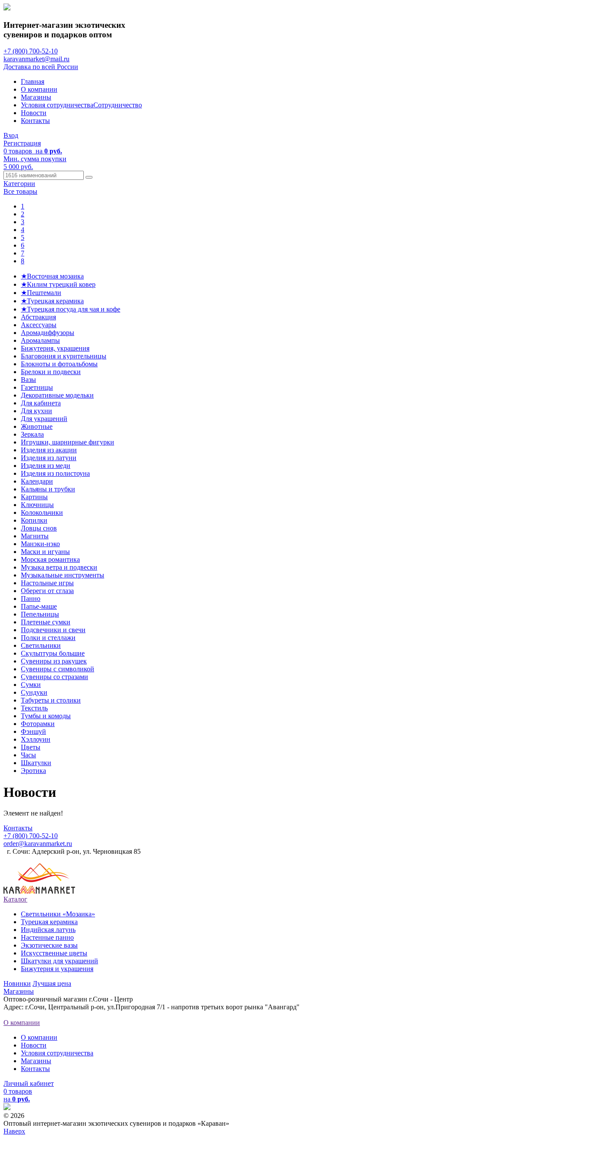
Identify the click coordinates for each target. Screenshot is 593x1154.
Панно (30, 598)
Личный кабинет (28, 1083)
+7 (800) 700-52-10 (30, 51)
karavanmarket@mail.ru (36, 59)
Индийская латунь (48, 929)
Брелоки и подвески (51, 371)
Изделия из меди (45, 465)
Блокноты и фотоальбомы (59, 364)
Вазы (28, 379)
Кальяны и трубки (48, 489)
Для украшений (44, 418)
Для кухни (36, 411)
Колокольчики (42, 512)
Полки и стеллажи (48, 637)
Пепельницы (40, 614)
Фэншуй (33, 731)
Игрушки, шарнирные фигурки (67, 442)
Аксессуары (38, 324)
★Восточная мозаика (52, 276)
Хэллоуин (35, 739)
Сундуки (34, 692)
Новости (33, 112)
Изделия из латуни (48, 457)
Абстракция (38, 317)
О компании (39, 89)
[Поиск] (89, 177)
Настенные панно (47, 937)
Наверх (14, 1131)
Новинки (17, 983)
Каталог (15, 899)
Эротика (33, 770)
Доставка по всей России (40, 66)
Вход (10, 135)
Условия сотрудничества (57, 105)
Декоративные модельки (57, 395)
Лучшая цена (52, 983)
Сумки (31, 684)
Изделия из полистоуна (55, 473)
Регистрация (22, 143)
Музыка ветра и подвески (59, 567)
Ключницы (37, 504)
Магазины (36, 97)
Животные (37, 426)
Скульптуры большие (53, 653)
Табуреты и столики (51, 700)
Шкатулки (36, 762)
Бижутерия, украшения (55, 348)
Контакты (35, 120)
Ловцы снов (39, 528)
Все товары (20, 191)
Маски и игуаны (45, 551)
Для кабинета (41, 403)
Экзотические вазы (49, 945)
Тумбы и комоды (46, 716)
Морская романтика (50, 559)
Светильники (41, 645)
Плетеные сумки (45, 622)
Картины (34, 497)
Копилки (34, 520)
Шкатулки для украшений (59, 961)
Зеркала (32, 434)
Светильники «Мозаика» (58, 914)
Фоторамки (38, 723)
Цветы (30, 747)
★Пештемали (41, 292)
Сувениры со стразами (54, 676)
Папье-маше (39, 606)
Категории (19, 183)
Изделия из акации (49, 450)
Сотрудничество (117, 105)
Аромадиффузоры (47, 332)
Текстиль (34, 708)
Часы (28, 755)
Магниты (35, 536)
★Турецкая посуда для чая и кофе (70, 309)
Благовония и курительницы (63, 356)
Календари (37, 481)
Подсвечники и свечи (53, 629)
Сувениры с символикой (57, 669)
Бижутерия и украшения (57, 968)
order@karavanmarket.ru (37, 843)
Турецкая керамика (49, 921)
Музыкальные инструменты (62, 575)
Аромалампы (40, 340)
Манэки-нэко (40, 543)
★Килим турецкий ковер (58, 284)
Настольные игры (47, 583)
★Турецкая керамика (52, 301)
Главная (32, 81)
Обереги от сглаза (47, 590)
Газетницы (37, 387)
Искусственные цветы (54, 953)
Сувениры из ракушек (54, 661)
